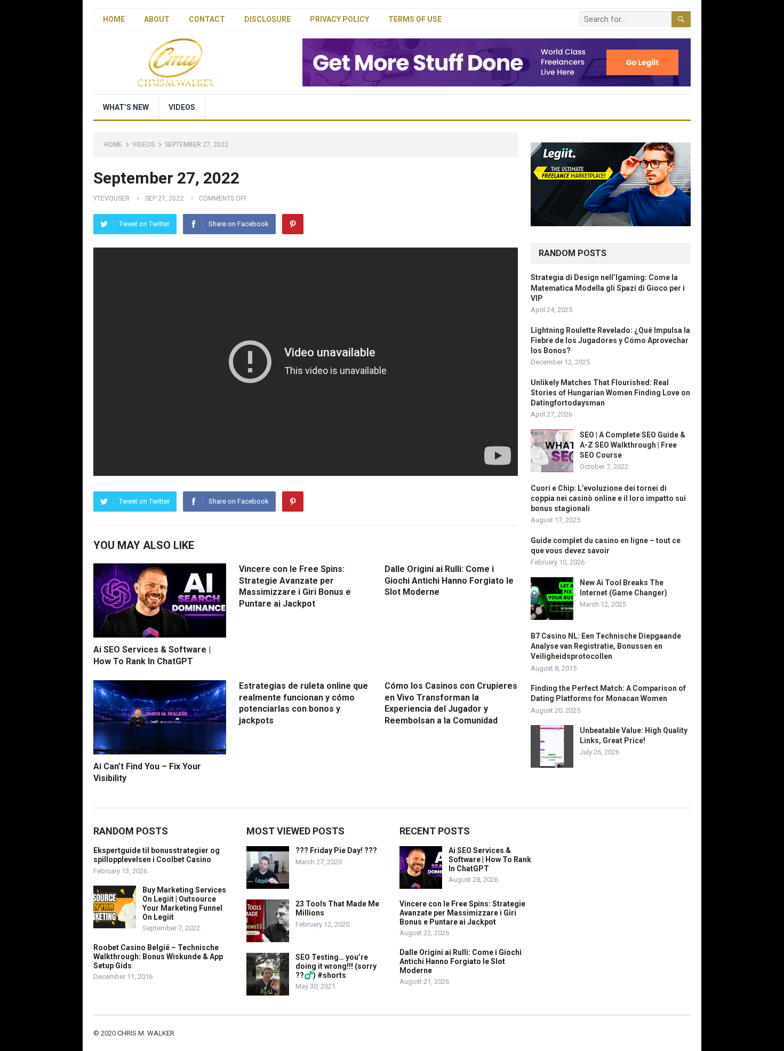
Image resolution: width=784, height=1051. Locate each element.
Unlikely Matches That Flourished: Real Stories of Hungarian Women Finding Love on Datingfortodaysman (610, 392)
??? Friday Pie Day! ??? (336, 850)
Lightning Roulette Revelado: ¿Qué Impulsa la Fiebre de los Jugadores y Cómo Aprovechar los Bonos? (610, 340)
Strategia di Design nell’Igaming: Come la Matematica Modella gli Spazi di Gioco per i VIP (608, 287)
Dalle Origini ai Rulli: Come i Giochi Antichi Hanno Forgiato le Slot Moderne (449, 580)
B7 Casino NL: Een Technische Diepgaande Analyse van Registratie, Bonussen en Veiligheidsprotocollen (606, 646)
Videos (182, 107)
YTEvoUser (111, 198)
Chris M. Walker (145, 1033)
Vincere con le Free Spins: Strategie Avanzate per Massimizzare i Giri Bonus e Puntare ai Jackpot (462, 912)
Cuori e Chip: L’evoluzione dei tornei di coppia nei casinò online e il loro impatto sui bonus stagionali (608, 498)
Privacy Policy (339, 19)
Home (114, 19)
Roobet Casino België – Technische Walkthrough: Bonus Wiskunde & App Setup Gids (158, 956)
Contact (207, 19)
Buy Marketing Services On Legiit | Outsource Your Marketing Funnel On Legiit (184, 903)
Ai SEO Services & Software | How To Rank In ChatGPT (490, 859)
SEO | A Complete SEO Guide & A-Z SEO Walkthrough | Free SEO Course (632, 445)
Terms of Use (415, 19)
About (157, 19)
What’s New (126, 107)
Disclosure (267, 19)
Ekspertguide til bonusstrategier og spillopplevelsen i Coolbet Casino (156, 855)
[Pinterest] (292, 224)
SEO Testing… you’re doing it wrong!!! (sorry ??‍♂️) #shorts (336, 966)
